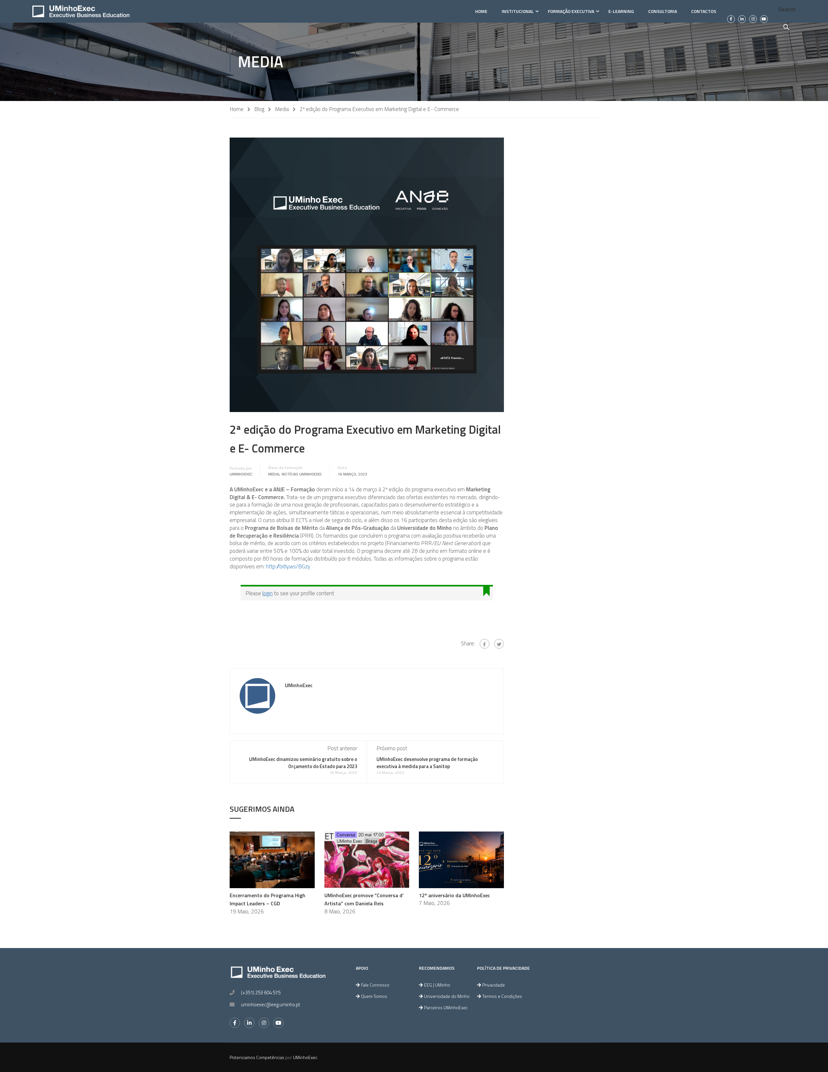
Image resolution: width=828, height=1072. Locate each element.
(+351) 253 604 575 (260, 992)
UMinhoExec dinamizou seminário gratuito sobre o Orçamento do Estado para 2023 (303, 762)
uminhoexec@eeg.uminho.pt (270, 1004)
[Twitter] (499, 644)
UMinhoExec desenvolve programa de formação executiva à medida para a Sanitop (427, 762)
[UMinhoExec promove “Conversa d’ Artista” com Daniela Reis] (366, 859)
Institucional (518, 11)
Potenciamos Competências (257, 1057)
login (267, 593)
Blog (259, 109)
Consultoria (662, 11)
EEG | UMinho (437, 984)
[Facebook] (484, 644)
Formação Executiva (571, 11)
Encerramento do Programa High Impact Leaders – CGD (267, 899)
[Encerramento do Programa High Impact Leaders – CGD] (272, 859)
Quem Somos (374, 996)
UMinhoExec (241, 474)
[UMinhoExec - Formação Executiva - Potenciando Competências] (80, 11)
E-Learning (621, 11)
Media (282, 109)
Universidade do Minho (447, 996)
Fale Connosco (375, 984)
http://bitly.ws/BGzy (288, 566)
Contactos (703, 11)
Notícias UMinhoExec (302, 474)
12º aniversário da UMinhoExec (454, 895)
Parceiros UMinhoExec (446, 1007)
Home (481, 11)
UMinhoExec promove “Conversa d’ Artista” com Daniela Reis (364, 899)
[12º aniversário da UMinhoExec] (461, 859)
